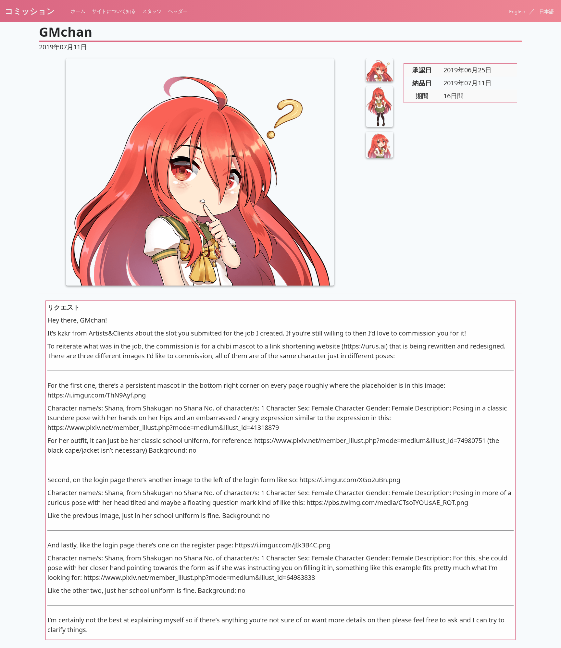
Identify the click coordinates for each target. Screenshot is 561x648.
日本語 (546, 11)
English (518, 11)
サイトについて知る (114, 11)
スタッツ (152, 11)
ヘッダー (178, 11)
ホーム (78, 11)
